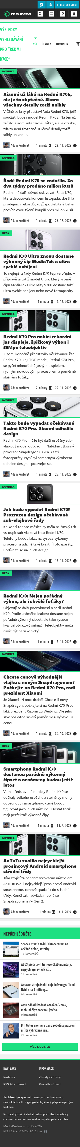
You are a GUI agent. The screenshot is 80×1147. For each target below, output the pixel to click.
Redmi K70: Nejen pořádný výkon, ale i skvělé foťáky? (33, 598)
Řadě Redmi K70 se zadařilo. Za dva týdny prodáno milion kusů (38, 183)
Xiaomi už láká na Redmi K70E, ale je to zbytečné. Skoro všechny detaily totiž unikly (37, 99)
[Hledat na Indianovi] (40, 13)
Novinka (8, 71)
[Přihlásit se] (74, 13)
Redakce (9, 1076)
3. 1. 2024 (65, 912)
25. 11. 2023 (63, 474)
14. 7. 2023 (64, 825)
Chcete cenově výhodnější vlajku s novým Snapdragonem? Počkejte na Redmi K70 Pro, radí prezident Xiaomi (39, 685)
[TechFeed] (17, 14)
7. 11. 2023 (64, 641)
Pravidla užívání (50, 1084)
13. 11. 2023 (63, 560)
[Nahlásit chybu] (45, 1131)
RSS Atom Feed (14, 1084)
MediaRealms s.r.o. (16, 1126)
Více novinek (40, 1047)
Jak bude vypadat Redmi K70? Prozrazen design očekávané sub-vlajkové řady (36, 515)
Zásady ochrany (50, 1076)
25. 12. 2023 (63, 220)
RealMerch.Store (67, 5)
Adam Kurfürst (20, 145)
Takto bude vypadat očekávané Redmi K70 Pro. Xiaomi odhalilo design (38, 428)
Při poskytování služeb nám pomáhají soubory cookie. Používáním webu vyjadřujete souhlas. (36, 1116)
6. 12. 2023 (64, 301)
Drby (5, 233)
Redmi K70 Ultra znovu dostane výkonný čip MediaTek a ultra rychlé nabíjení (38, 261)
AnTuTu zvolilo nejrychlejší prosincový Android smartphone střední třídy (39, 866)
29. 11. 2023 (63, 388)
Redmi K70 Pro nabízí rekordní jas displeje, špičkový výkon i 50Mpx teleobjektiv (37, 342)
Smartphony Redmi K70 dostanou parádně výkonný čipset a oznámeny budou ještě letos (38, 777)
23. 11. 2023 (63, 145)
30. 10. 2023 (63, 733)
